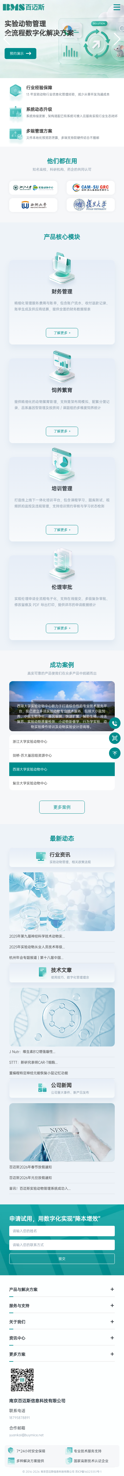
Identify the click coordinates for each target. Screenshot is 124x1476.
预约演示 (17, 53)
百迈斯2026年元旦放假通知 (30, 1177)
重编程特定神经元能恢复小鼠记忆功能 (38, 1073)
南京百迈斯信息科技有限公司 (57, 1471)
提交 (62, 1258)
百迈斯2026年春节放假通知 (30, 1167)
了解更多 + (62, 333)
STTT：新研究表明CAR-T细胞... (33, 1062)
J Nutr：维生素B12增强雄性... (32, 1051)
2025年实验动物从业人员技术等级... (37, 947)
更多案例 (62, 807)
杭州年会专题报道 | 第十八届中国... (36, 957)
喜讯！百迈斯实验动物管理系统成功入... (40, 1188)
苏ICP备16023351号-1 (88, 1471)
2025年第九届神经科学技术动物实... (37, 936)
